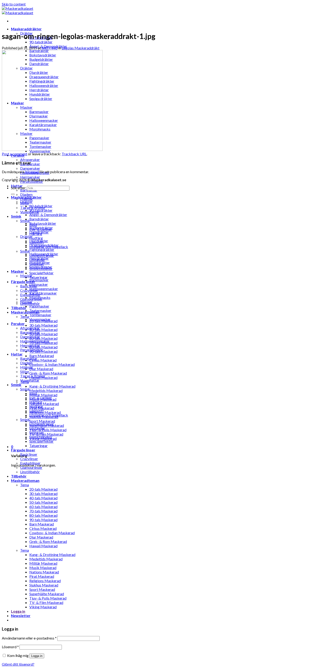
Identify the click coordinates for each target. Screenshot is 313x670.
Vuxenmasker (40, 319)
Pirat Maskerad (41, 576)
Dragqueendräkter (44, 245)
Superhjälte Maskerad (46, 594)
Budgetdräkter (41, 227)
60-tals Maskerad (43, 338)
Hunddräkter (39, 262)
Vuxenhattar (29, 380)
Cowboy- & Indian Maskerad (52, 364)
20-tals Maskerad (43, 489)
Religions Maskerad (45, 412)
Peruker (18, 323)
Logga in (36, 656)
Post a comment (14, 154)
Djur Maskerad (41, 369)
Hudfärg (36, 238)
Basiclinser (28, 286)
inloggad (32, 172)
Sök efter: (18, 188)
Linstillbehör (30, 472)
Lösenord (10, 647)
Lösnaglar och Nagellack (48, 415)
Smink (16, 216)
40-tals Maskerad (43, 329)
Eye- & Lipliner (40, 397)
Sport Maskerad (42, 421)
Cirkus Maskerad (43, 360)
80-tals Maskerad (43, 347)
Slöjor (24, 371)
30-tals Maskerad (43, 325)
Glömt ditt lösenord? (18, 664)
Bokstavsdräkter (42, 223)
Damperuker (30, 168)
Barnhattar (28, 358)
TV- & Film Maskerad (46, 434)
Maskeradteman (25, 480)
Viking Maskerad (43, 607)
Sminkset (36, 432)
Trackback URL (74, 154)
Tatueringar (38, 277)
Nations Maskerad (44, 403)
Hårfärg (35, 402)
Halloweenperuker (34, 341)
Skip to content (14, 4)
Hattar (17, 354)
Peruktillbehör (31, 350)
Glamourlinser (31, 467)
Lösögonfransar (41, 424)
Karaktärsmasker (43, 293)
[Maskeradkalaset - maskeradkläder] (17, 10)
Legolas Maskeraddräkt (80, 48)
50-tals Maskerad (43, 334)
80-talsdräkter (40, 206)
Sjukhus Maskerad (43, 585)
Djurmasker (38, 284)
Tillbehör (19, 308)
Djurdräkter (38, 241)
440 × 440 (50, 48)
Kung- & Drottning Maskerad (52, 386)
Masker (17, 271)
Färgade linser (23, 281)
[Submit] (13, 194)
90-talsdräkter (40, 42)
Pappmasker (39, 306)
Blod (33, 393)
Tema (24, 316)
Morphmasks (39, 297)
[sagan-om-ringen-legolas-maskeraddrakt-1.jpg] (52, 149)
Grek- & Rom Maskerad (48, 373)
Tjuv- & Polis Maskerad (47, 430)
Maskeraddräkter (26, 29)
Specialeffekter (41, 273)
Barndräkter (39, 219)
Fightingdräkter (41, 249)
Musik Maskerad (42, 567)
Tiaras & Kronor (32, 376)
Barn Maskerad (41, 355)
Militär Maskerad (43, 395)
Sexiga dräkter (40, 267)
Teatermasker (40, 310)
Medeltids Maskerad (46, 390)
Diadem (26, 194)
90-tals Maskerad (43, 351)
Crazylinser (29, 290)
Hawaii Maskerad (43, 546)
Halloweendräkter (43, 254)
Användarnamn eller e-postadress (29, 638)
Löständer (37, 428)
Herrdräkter (39, 258)
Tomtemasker (40, 315)
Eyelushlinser (30, 463)
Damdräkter (39, 232)
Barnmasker (39, 280)
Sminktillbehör (40, 437)
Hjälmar (26, 367)
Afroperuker (30, 159)
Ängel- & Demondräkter (48, 214)
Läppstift (36, 411)
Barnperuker (30, 332)
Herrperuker (30, 177)
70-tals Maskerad (43, 511)
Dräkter (26, 201)
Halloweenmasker (43, 288)
